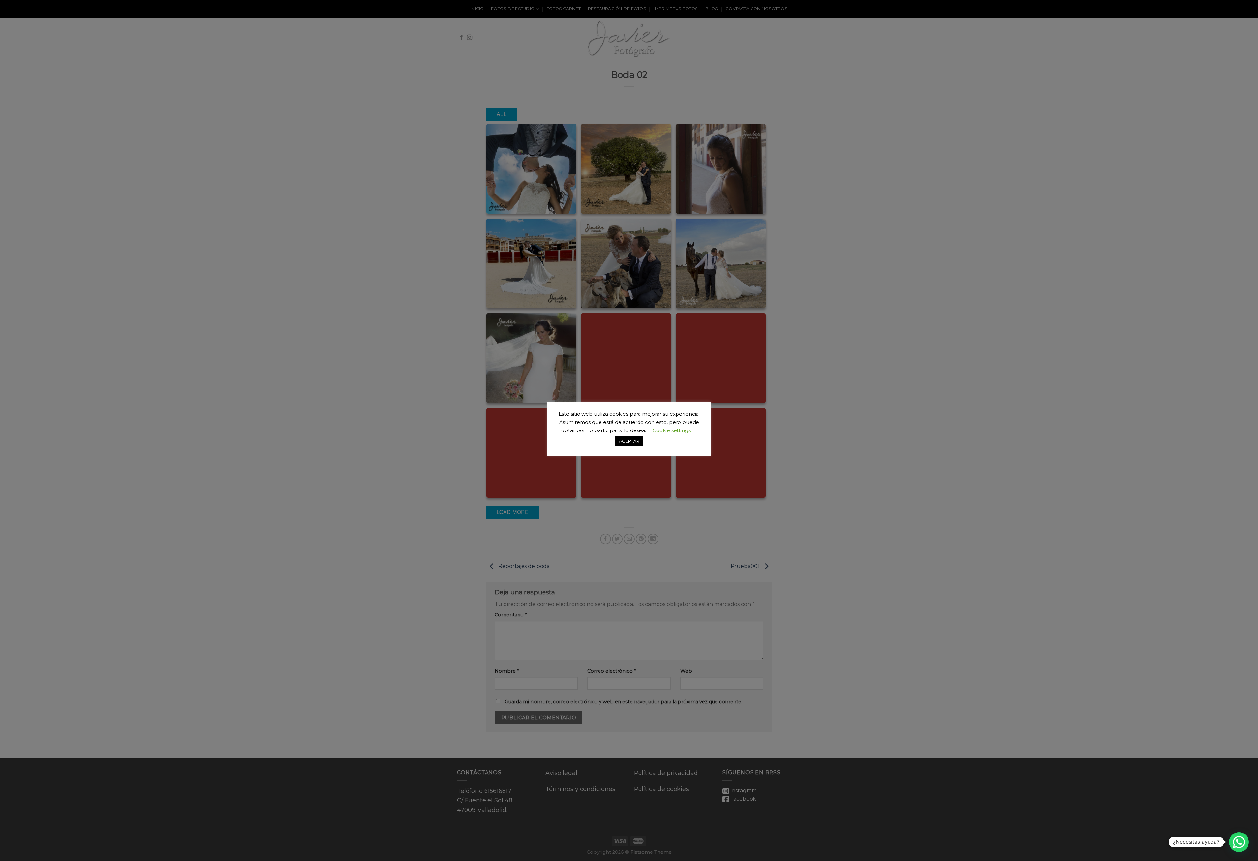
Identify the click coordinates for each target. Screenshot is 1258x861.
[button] (1239, 842)
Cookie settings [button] (672, 430)
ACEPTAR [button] (629, 441)
